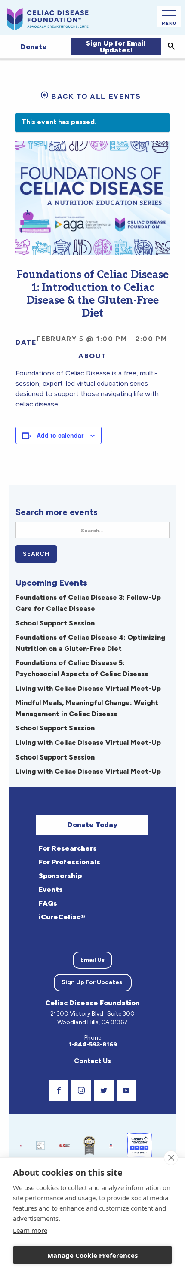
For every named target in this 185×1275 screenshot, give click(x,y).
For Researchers (68, 848)
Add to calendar (60, 435)
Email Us (92, 960)
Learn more (30, 1230)
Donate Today (92, 825)
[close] (171, 1157)
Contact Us (92, 1061)
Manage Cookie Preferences (92, 1255)
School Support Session (55, 623)
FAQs (48, 903)
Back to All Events (96, 96)
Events (51, 889)
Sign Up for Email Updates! (116, 46)
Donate (34, 47)
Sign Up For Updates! (93, 982)
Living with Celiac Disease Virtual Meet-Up (88, 688)
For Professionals (69, 862)
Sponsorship (60, 876)
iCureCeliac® (62, 917)
